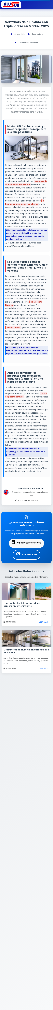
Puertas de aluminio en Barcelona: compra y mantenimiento (22, 604)
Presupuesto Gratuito (28, 543)
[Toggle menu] (49, 5)
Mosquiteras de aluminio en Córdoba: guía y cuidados (26, 651)
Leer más (43, 622)
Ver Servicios (29, 554)
